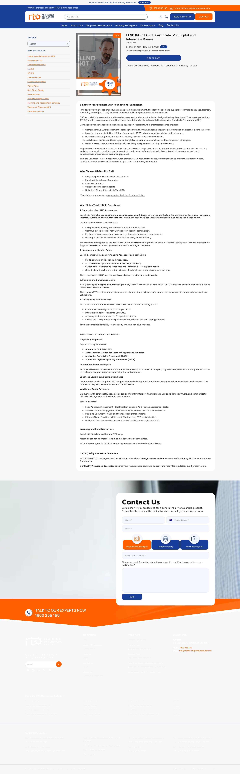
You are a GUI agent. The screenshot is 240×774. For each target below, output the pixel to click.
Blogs (85, 657)
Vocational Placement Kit (39, 107)
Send (132, 596)
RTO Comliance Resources (140, 705)
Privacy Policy (134, 644)
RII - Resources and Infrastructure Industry (192, 738)
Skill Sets (177, 709)
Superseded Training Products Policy (126, 195)
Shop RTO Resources (92, 644)
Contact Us (88, 662)
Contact (204, 16)
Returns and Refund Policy (140, 648)
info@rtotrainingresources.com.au (192, 8)
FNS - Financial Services (94, 750)
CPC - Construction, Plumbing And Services (45, 751)
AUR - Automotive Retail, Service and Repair (45, 738)
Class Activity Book (37, 81)
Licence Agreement (137, 639)
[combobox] (106, 17)
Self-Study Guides (91, 714)
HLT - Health (88, 754)
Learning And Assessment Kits (39, 705)
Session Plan (34, 94)
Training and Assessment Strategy (44, 103)
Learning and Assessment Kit (41, 56)
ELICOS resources (136, 709)
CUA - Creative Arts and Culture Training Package (101, 740)
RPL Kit (31, 73)
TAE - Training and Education (186, 751)
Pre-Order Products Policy (140, 657)
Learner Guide (34, 77)
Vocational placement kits (37, 709)
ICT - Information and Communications (146, 738)
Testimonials (89, 648)
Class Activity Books (92, 709)
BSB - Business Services (36, 742)
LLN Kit (31, 69)
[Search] (68, 16)
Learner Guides (90, 705)
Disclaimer (88, 671)
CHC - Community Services (37, 747)
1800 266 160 (160, 8)
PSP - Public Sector (137, 751)
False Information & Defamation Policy (145, 662)
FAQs (85, 666)
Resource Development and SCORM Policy (147, 666)
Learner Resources (37, 64)
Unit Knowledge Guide (38, 98)
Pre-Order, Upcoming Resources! (143, 714)
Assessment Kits (32, 700)
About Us (87, 653)
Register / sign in (182, 16)
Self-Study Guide (36, 90)
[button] (166, 16)
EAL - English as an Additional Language (101, 745)
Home (85, 639)
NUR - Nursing (134, 747)
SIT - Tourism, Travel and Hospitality (189, 747)
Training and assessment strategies (41, 714)
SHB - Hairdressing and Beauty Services (191, 742)
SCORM (176, 714)
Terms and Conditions (93, 675)
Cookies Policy (134, 653)
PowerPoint (33, 86)
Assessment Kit (35, 60)
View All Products (36, 111)
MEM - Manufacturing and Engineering (146, 742)
